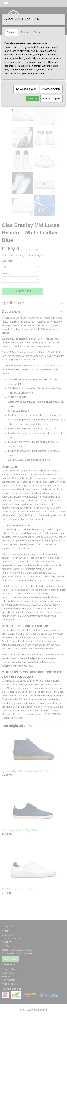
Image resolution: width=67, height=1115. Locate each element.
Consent (11, 32)
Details (24, 32)
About (37, 32)
